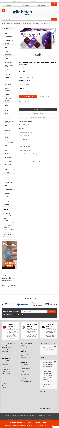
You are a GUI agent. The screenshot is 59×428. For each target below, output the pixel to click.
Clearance (6, 204)
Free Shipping (10, 4)
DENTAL (6, 196)
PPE (5, 180)
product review (38, 113)
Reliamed (4, 387)
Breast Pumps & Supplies (8, 93)
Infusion (7, 166)
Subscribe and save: (25, 80)
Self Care (7, 199)
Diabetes (7, 108)
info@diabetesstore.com (18, 425)
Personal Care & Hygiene (9, 66)
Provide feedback (25, 368)
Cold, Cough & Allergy (8, 37)
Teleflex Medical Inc (8, 227)
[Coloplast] (22, 304)
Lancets (7, 116)
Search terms (21, 415)
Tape (6, 169)
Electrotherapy (9, 140)
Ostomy (7, 174)
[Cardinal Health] (37, 304)
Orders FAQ (24, 347)
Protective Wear (6, 371)
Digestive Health (9, 40)
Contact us (49, 415)
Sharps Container (7, 81)
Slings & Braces (6, 369)
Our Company (24, 364)
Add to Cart (29, 96)
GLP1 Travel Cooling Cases (8, 50)
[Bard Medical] (8, 304)
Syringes (7, 105)
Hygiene (6, 110)
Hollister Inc (6, 218)
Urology (7, 72)
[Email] (20, 101)
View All (5, 236)
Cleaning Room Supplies (8, 190)
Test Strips (7, 102)
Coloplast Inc (6, 213)
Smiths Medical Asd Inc (9, 232)
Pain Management (8, 186)
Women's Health (9, 142)
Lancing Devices (6, 353)
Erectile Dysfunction (8, 154)
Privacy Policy (24, 354)
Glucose (26, 4)
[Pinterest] (28, 101)
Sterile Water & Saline (8, 136)
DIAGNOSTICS (8, 128)
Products (9, 23)
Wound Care (8, 201)
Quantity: (21, 88)
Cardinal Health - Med (8, 216)
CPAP (6, 145)
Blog (22, 366)
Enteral (7, 148)
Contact (23, 345)
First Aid (7, 43)
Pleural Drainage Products (9, 122)
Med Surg (7, 172)
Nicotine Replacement (8, 89)
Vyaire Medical (7, 234)
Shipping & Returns (38, 117)
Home (3, 23)
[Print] (23, 101)
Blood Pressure (8, 182)
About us (8, 415)
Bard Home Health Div (9, 222)
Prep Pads (7, 125)
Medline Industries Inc (8, 225)
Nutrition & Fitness (8, 57)
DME (6, 133)
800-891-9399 (41, 4)
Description (38, 109)
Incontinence (8, 164)
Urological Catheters (7, 347)
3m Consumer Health (8, 229)
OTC (5, 177)
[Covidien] (51, 304)
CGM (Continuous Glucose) (8, 98)
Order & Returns (41, 415)
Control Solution (6, 360)
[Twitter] (26, 101)
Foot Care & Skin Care (9, 46)
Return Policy (24, 356)
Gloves (6, 150)
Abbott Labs (5, 380)
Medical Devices (8, 161)
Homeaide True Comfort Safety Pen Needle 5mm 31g (36, 23)
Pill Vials (7, 69)
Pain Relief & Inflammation (8, 61)
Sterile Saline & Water (8, 85)
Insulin (6, 113)
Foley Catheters (6, 373)
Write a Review (40, 68)
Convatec (5, 220)
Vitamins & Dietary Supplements (8, 76)
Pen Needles (17, 23)
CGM (6, 33)
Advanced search (31, 415)
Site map (14, 415)
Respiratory (8, 193)
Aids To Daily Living (7, 351)
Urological (7, 130)
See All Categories (6, 355)
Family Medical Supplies (8, 158)
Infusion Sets (8, 54)
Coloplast (4, 383)
